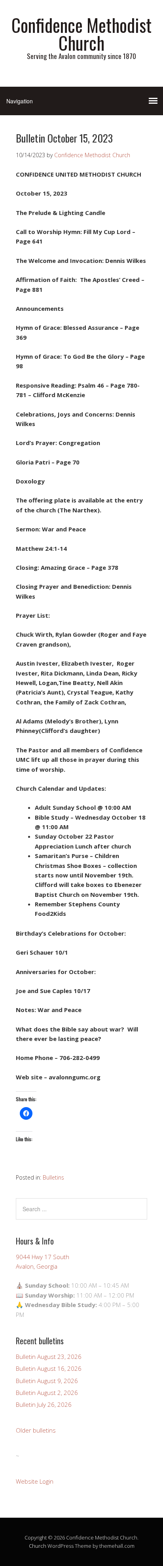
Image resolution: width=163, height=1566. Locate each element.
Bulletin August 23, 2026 (49, 1356)
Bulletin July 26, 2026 (44, 1404)
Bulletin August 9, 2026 (47, 1381)
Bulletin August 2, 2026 (47, 1393)
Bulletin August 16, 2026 (49, 1368)
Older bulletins (36, 1430)
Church (37, 1545)
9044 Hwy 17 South (42, 1257)
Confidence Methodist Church (81, 33)
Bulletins (53, 1177)
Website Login (34, 1481)
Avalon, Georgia (36, 1266)
